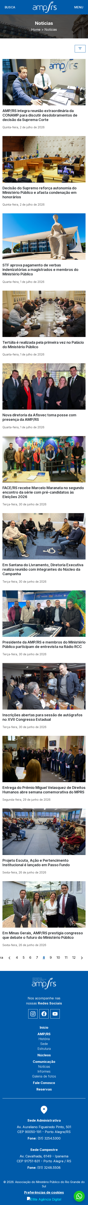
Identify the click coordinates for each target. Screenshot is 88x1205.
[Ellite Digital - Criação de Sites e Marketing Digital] (44, 1199)
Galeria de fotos (44, 1076)
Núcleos (44, 1055)
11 (66, 957)
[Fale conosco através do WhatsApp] (79, 1196)
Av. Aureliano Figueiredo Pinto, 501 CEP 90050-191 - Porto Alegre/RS (44, 1129)
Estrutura (44, 1049)
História (44, 1039)
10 (58, 957)
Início (44, 1027)
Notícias (44, 1066)
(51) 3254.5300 (44, 1138)
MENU (78, 7)
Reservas (44, 1089)
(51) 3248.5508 (44, 1168)
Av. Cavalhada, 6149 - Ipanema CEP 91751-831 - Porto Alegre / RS (44, 1158)
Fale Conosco (44, 1083)
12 (74, 957)
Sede (44, 1044)
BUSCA (10, 7)
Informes (44, 1071)
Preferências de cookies (44, 1192)
